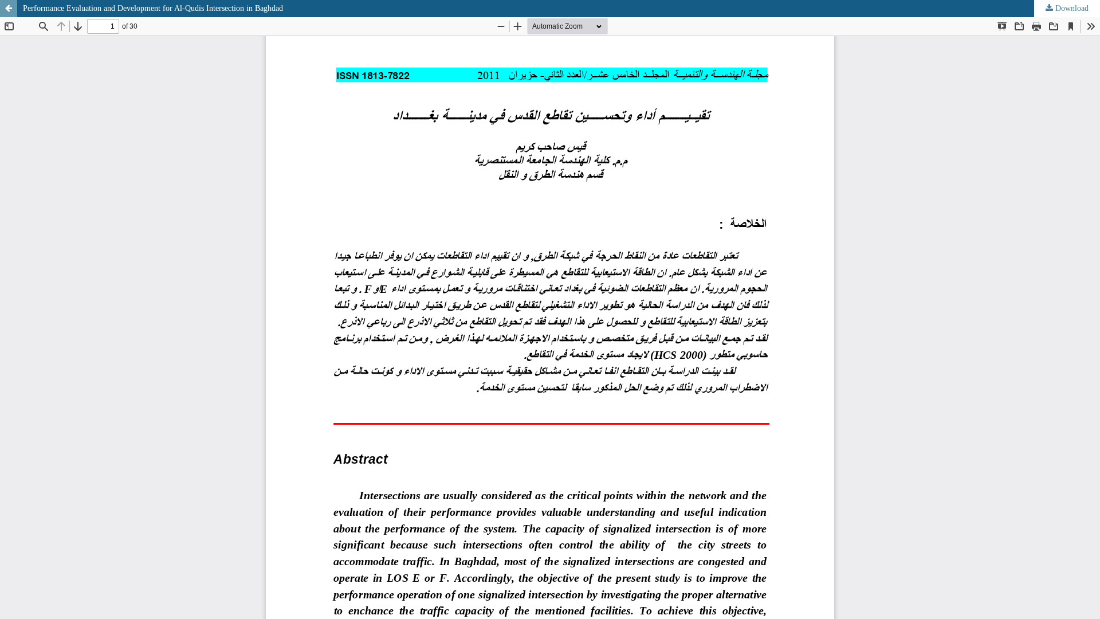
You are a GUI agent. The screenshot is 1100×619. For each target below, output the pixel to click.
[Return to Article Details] (8, 8)
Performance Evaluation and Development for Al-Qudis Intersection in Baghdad (153, 8)
